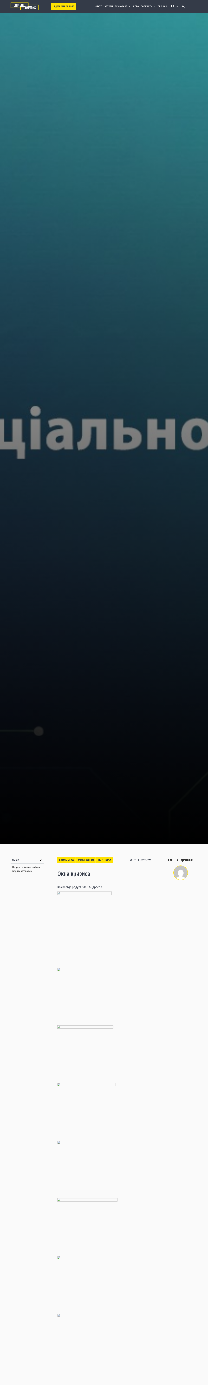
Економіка (66, 859)
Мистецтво (86, 859)
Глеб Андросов (180, 860)
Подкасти (146, 6)
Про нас (162, 6)
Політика (104, 859)
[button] (41, 860)
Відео (136, 6)
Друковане (121, 6)
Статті (99, 6)
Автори (108, 6)
